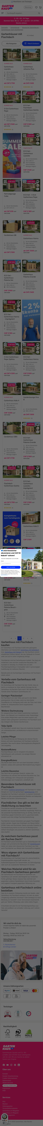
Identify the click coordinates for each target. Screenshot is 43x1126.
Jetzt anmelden (10, 567)
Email (2, 561)
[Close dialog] (41, 551)
